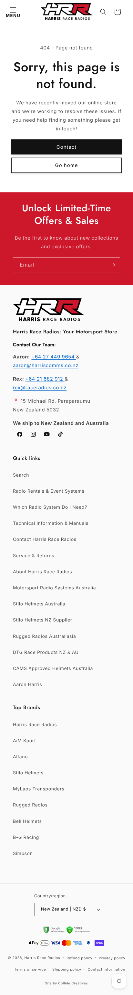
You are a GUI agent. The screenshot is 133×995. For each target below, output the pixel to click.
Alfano (20, 757)
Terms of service (30, 969)
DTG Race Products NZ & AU (46, 652)
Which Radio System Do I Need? (50, 507)
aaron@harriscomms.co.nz (45, 365)
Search (21, 475)
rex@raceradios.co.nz (39, 387)
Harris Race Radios (35, 724)
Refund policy (79, 958)
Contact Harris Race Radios (45, 539)
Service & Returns (33, 556)
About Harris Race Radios (42, 572)
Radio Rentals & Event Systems (48, 491)
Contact (66, 147)
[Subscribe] (113, 264)
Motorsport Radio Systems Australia (54, 588)
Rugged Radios (30, 805)
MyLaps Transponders (38, 789)
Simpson (23, 853)
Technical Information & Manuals (50, 523)
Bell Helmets (27, 821)
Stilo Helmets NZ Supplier (42, 620)
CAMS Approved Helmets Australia (53, 668)
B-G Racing (26, 837)
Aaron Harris (27, 684)
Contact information (106, 969)
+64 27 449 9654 (53, 357)
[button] (13, 12)
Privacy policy (112, 958)
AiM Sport (24, 741)
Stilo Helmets (28, 773)
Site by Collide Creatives (66, 983)
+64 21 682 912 (45, 379)
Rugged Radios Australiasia (44, 636)
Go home (66, 165)
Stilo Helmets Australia (39, 604)
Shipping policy (66, 969)
